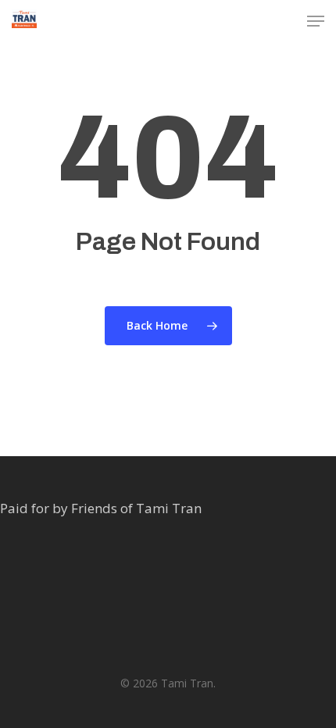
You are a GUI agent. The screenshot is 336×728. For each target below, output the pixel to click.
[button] (315, 21)
